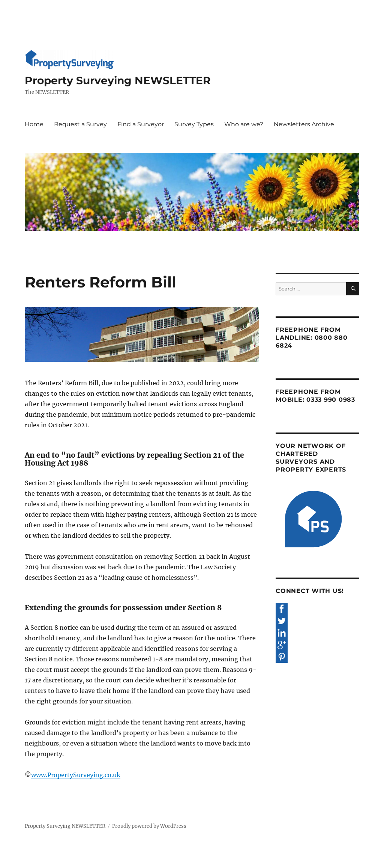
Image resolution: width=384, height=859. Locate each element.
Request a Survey (80, 124)
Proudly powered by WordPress (149, 826)
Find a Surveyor (140, 124)
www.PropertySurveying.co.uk (75, 775)
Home (34, 124)
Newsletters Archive (304, 124)
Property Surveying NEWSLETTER (118, 80)
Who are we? (243, 124)
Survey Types (194, 124)
